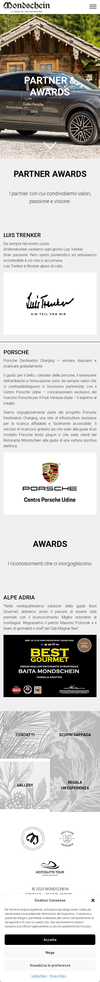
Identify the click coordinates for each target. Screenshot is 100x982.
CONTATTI (25, 735)
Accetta (50, 940)
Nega (50, 953)
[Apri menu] (93, 7)
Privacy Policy (58, 976)
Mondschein (26, 7)
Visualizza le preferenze (50, 965)
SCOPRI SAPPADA (75, 735)
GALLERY (25, 785)
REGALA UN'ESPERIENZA (75, 785)
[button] (93, 900)
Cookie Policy (39, 976)
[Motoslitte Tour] (50, 869)
